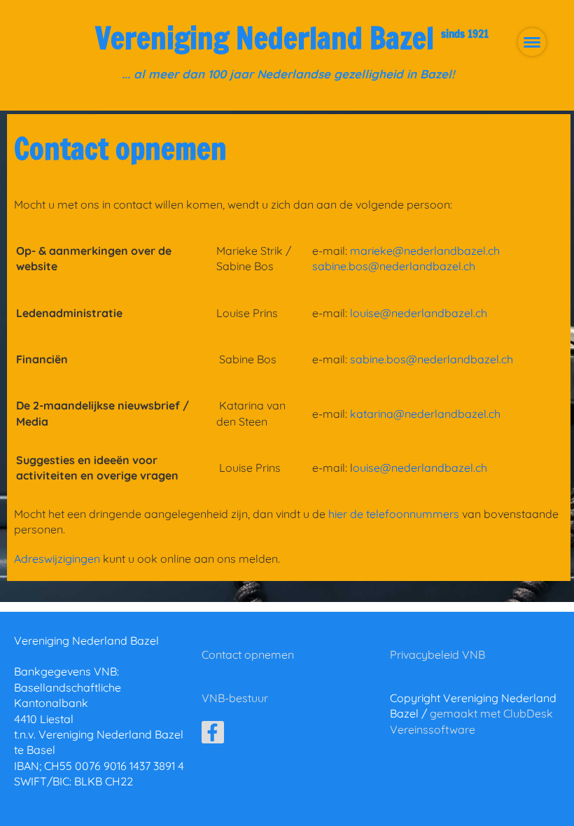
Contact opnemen (248, 655)
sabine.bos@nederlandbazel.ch (393, 266)
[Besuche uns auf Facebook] (213, 735)
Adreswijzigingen (57, 559)
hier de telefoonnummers (393, 514)
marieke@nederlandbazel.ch (425, 251)
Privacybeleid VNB (437, 655)
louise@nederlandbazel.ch (418, 313)
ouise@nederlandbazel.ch (420, 468)
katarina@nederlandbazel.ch (425, 414)
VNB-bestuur (235, 698)
